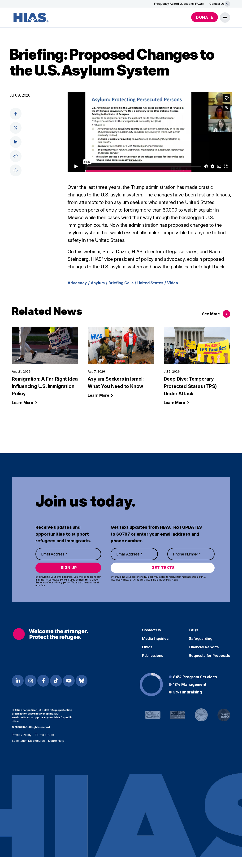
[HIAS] (50, 634)
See (211, 313)
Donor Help (56, 740)
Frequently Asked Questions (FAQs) (179, 3)
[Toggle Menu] (225, 17)
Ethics (147, 647)
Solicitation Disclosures (28, 740)
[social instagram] (30, 681)
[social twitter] (16, 128)
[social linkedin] (16, 142)
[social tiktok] (56, 681)
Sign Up (69, 567)
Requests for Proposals (209, 655)
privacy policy (62, 582)
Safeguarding (200, 638)
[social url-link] (16, 156)
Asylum (98, 282)
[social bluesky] (81, 681)
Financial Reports (204, 647)
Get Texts (163, 567)
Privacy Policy (21, 735)
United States (150, 282)
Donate (204, 17)
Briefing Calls (121, 282)
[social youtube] (69, 681)
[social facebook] (16, 114)
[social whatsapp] (16, 170)
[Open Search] (227, 4)
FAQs (193, 630)
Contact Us (217, 3)
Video (172, 282)
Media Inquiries (155, 638)
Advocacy (77, 282)
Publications (152, 655)
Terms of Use (44, 735)
